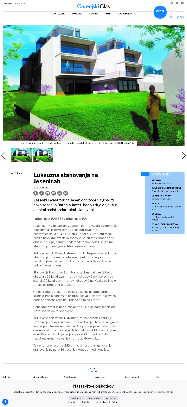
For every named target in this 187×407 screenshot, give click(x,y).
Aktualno (59, 13)
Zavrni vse (111, 398)
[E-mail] (53, 193)
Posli (108, 13)
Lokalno (77, 13)
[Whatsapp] (59, 193)
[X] (41, 193)
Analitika (86, 402)
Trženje (115, 402)
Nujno (73, 402)
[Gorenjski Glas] (93, 370)
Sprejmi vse (76, 398)
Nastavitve (101, 402)
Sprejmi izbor (94, 398)
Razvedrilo (125, 13)
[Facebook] (182, 3)
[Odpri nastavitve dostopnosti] (5, 402)
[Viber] (65, 193)
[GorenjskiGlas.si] (93, 6)
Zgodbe (93, 13)
